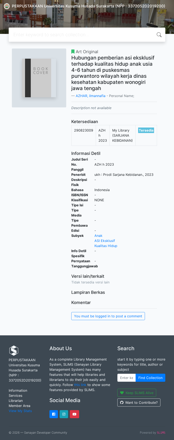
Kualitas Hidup (105, 246)
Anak (98, 235)
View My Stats (20, 411)
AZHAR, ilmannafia (90, 96)
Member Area (19, 406)
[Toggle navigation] (9, 15)
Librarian (16, 400)
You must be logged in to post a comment (108, 316)
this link (80, 385)
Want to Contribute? (141, 402)
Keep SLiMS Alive (139, 393)
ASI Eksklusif (104, 241)
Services (15, 395)
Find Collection (150, 378)
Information (18, 390)
